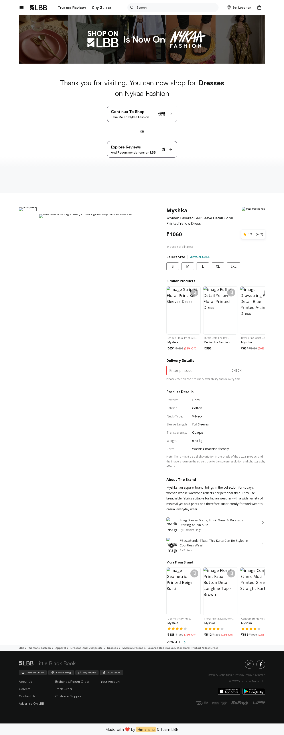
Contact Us (27, 696)
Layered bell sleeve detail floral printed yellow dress (183, 647)
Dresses (112, 647)
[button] (239, 7)
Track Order (63, 689)
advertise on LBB (31, 703)
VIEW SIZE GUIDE (200, 257)
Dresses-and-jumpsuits (87, 647)
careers (24, 689)
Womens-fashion (39, 647)
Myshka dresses (132, 647)
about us (25, 681)
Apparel (60, 647)
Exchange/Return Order (72, 681)
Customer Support (68, 696)
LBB (21, 647)
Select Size (175, 257)
